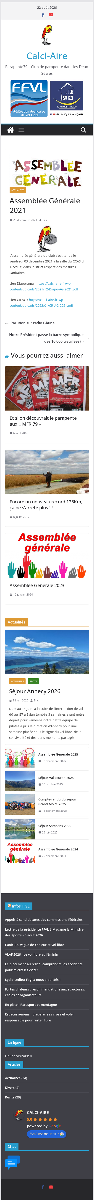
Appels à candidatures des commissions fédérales (44, 919)
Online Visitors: (17, 1056)
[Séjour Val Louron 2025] (20, 781)
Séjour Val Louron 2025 (56, 777)
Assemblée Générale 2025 (58, 754)
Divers (10, 1087)
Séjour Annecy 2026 (34, 691)
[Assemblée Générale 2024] (20, 852)
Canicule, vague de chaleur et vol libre (34, 945)
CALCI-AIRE (38, 1112)
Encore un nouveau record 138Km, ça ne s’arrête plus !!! (46, 505)
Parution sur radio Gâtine (32, 323)
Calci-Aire (47, 55)
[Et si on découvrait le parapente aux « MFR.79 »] (47, 369)
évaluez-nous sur (44, 1133)
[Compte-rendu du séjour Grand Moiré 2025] (20, 805)
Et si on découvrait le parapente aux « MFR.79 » (43, 421)
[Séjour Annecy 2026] (47, 652)
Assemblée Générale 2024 (58, 849)
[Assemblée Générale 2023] (47, 536)
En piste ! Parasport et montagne (31, 1004)
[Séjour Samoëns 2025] (20, 829)
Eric (45, 220)
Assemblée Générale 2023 (37, 585)
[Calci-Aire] (10, 129)
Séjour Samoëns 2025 (54, 826)
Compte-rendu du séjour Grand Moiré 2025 (57, 801)
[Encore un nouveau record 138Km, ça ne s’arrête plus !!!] (47, 453)
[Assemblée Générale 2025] (20, 757)
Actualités (17, 190)
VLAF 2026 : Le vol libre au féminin (31, 954)
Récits (33, 681)
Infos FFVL (21, 906)
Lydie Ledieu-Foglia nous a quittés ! (32, 979)
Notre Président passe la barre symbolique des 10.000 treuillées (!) (46, 338)
